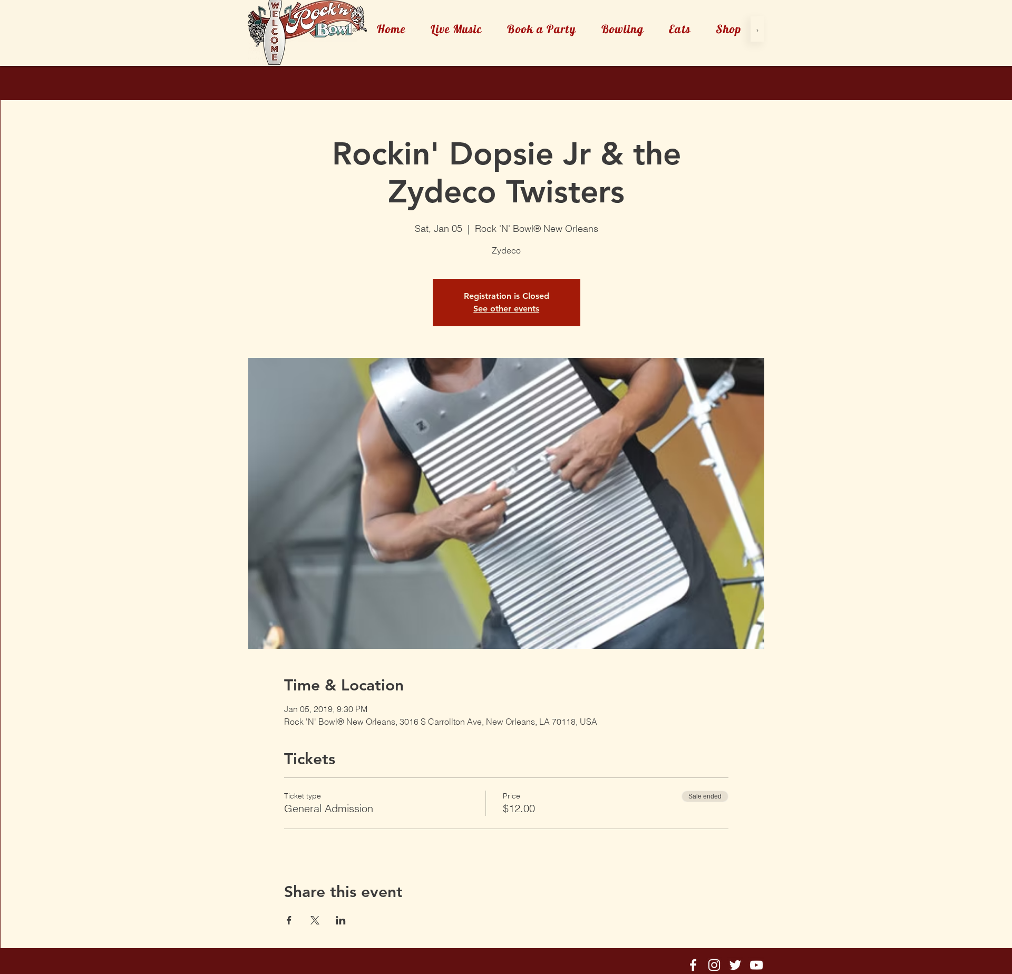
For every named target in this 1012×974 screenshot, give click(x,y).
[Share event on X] (315, 920)
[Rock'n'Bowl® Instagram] (714, 965)
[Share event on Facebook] (289, 920)
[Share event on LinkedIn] (341, 920)
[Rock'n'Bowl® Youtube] (756, 965)
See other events (506, 309)
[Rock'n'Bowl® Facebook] (693, 965)
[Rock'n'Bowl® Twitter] (735, 965)
